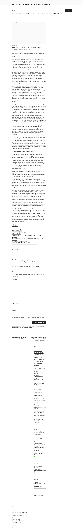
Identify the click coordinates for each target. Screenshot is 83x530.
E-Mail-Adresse (16, 303)
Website (14, 310)
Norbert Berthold (37, 479)
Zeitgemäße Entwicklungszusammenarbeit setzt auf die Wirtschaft (25, 238)
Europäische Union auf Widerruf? (38, 430)
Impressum (14, 525)
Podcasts (19, 7)
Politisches (17, 249)
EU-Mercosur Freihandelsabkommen (19, 241)
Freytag (24, 251)
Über (13, 224)
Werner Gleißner (37, 463)
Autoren (39, 7)
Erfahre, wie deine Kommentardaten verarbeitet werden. (28, 326)
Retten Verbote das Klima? (24, 244)
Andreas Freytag (25, 49)
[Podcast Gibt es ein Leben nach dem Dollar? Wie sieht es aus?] (40, 491)
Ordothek (32, 7)
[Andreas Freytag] (16, 229)
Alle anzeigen (37, 235)
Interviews (25, 7)
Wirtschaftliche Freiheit (38, 495)
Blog (13, 7)
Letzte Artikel (15, 226)
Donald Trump (17, 251)
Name (14, 297)
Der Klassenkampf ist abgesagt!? (38, 422)
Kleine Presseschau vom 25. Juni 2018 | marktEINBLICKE (28, 266)
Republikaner (30, 251)
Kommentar (15, 279)
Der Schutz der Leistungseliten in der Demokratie (38, 406)
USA (36, 251)
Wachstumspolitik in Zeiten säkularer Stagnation (39, 396)
